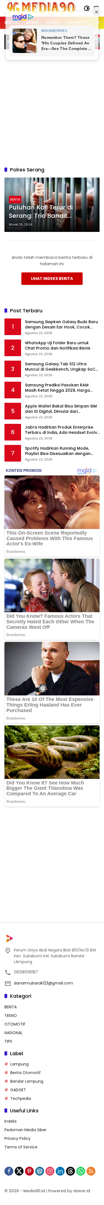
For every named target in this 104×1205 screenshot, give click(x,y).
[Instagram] (49, 1171)
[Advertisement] (52, 107)
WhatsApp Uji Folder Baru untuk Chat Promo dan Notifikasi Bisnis (57, 345)
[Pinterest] (29, 1171)
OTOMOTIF (15, 1024)
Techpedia (20, 1098)
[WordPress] (39, 1171)
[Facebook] (8, 1171)
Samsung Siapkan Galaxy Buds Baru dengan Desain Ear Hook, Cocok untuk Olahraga (61, 324)
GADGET (18, 1090)
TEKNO (10, 1015)
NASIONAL (13, 1033)
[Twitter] (19, 1171)
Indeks (10, 1121)
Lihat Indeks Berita (52, 278)
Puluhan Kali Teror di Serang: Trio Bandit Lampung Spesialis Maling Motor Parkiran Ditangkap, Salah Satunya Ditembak (50, 212)
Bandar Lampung (26, 1081)
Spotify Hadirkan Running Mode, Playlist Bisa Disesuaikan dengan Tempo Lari (58, 451)
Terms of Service (20, 1147)
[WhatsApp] (80, 1171)
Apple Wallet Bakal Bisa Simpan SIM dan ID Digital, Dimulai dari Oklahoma (61, 409)
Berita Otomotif (25, 1072)
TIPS (8, 1041)
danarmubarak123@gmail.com (43, 983)
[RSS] (91, 1171)
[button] (86, 8)
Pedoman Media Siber (25, 1130)
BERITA (15, 199)
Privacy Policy (17, 1138)
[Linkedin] (60, 1171)
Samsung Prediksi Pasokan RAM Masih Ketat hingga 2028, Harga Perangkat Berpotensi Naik (57, 388)
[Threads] (70, 1171)
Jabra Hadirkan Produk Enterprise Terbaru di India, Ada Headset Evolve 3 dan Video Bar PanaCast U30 (62, 430)
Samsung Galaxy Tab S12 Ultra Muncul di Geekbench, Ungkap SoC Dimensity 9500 (60, 366)
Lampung (19, 1064)
